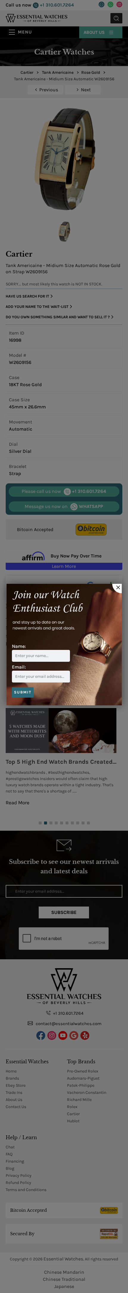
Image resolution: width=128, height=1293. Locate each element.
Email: (19, 667)
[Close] (117, 588)
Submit (23, 692)
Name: (19, 646)
